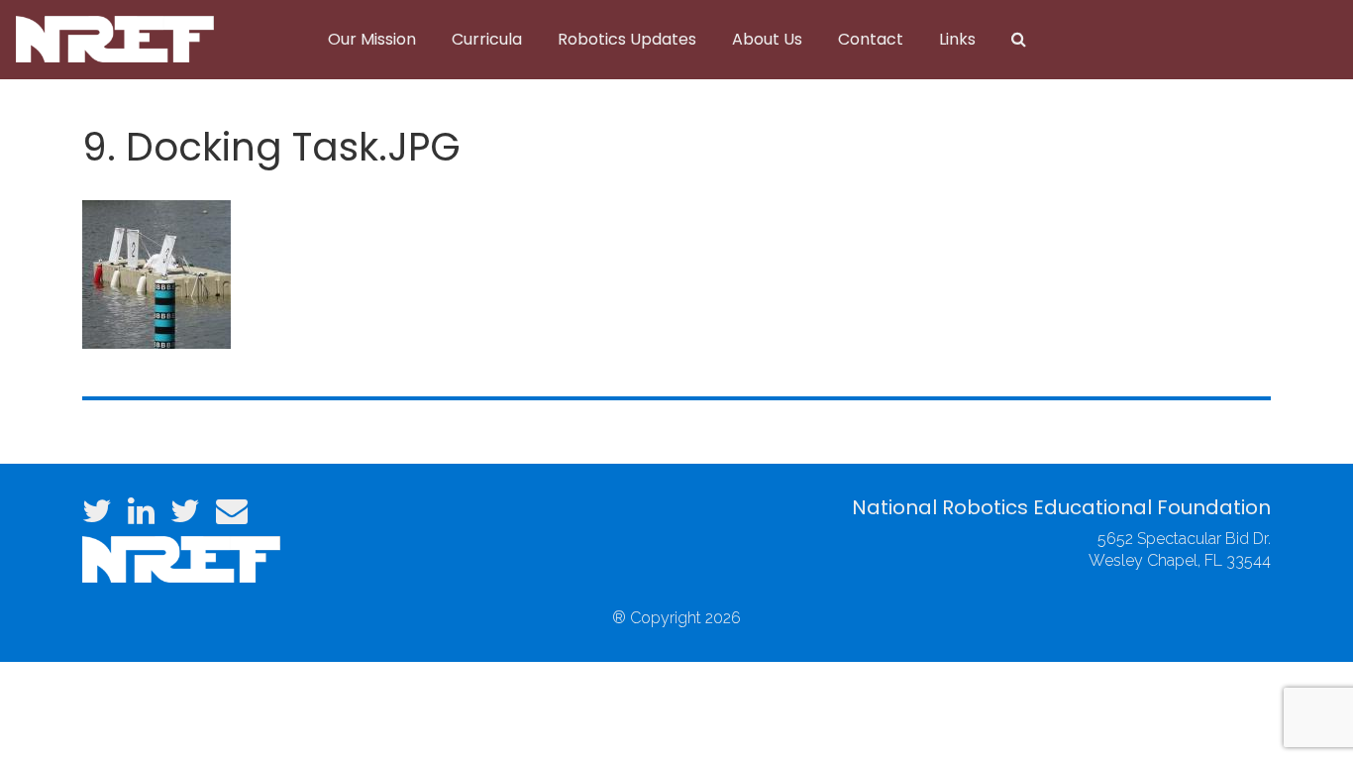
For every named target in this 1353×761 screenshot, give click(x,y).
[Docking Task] (156, 272)
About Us (767, 39)
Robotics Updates (627, 39)
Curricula (487, 39)
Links (957, 39)
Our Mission (372, 39)
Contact (870, 39)
